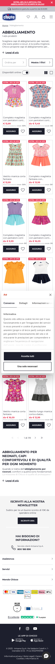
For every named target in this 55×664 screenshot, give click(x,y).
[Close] (51, 2)
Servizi (6, 569)
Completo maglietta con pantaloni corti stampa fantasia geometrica (40, 119)
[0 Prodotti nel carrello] (43, 17)
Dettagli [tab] (23, 303)
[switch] (25, 73)
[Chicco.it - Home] (9, 17)
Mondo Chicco (10, 579)
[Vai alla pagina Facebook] (20, 629)
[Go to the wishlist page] (28, 17)
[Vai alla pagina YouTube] (35, 629)
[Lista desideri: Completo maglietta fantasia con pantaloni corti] (49, 190)
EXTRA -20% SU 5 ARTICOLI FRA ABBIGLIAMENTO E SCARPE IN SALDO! (27, 3)
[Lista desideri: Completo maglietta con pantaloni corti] (23, 249)
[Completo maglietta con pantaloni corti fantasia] (14, 97)
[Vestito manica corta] (14, 274)
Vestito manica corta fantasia (14, 178)
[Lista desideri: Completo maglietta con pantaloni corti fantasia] (23, 131)
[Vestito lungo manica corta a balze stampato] (40, 391)
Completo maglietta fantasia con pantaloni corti (40, 178)
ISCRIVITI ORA (27, 521)
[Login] (35, 17)
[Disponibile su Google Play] (19, 640)
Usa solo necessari (27, 366)
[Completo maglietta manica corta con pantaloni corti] (40, 274)
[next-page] (34, 438)
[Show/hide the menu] (51, 17)
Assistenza (8, 558)
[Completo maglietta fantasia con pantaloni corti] (40, 156)
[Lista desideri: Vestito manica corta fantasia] (23, 190)
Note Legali (29, 656)
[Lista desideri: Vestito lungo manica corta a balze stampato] (49, 425)
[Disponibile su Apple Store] (37, 640)
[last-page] (41, 438)
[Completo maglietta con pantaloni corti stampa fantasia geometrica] (40, 97)
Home (5, 25)
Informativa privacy (13, 656)
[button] (14, 62)
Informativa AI (32, 658)
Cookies (20, 658)
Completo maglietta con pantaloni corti (14, 236)
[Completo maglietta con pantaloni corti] (14, 215)
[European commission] (33, 607)
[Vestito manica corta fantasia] (14, 156)
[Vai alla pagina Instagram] (27, 629)
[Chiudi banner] (50, 295)
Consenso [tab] (9, 303)
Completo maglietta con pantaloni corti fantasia (14, 119)
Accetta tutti (27, 356)
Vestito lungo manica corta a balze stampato (40, 413)
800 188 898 (24, 549)
